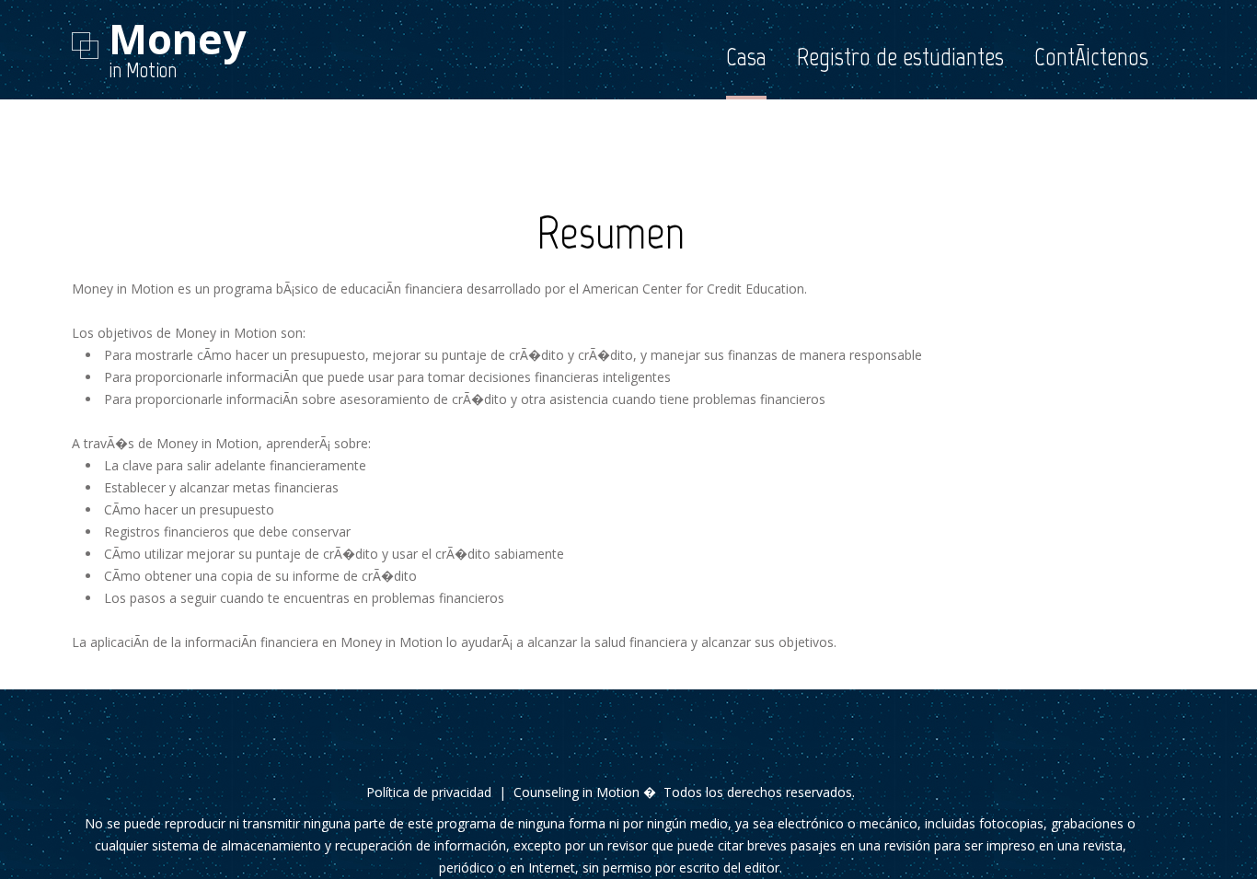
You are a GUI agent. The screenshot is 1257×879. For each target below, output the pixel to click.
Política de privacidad (428, 792)
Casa (746, 56)
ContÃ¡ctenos (1091, 56)
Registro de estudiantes (900, 56)
